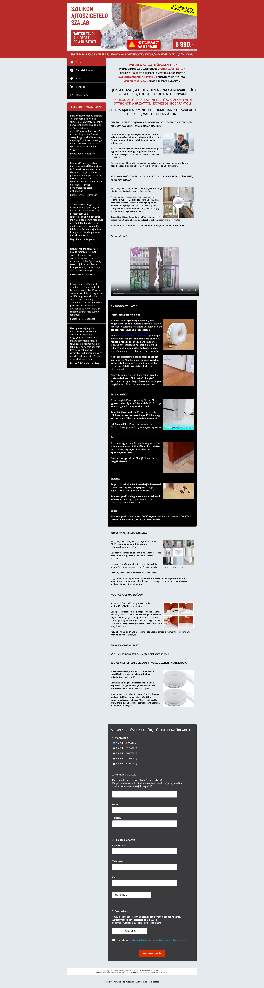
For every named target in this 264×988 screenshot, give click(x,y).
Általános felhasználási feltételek (119, 981)
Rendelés (80, 86)
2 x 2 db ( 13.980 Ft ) (126, 748)
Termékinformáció (85, 70)
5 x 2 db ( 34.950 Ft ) (126, 763)
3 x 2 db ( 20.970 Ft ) (126, 753)
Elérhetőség (82, 95)
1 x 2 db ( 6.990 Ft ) (126, 743)
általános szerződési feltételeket (172, 940)
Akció (79, 62)
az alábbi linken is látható (132, 335)
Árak (78, 78)
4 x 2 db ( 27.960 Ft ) (126, 758)
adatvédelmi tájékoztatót (141, 940)
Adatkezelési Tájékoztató (147, 981)
